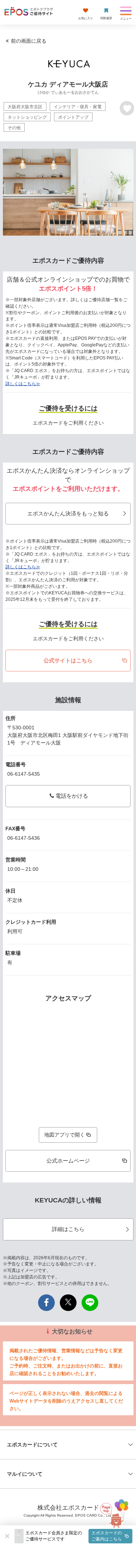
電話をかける (71, 796)
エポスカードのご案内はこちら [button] (106, 1536)
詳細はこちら (68, 1229)
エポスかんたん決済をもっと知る (68, 513)
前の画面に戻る (28, 41)
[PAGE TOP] (114, 1512)
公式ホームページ (68, 1161)
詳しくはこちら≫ (22, 383)
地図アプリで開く (64, 1135)
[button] (78, 1536)
